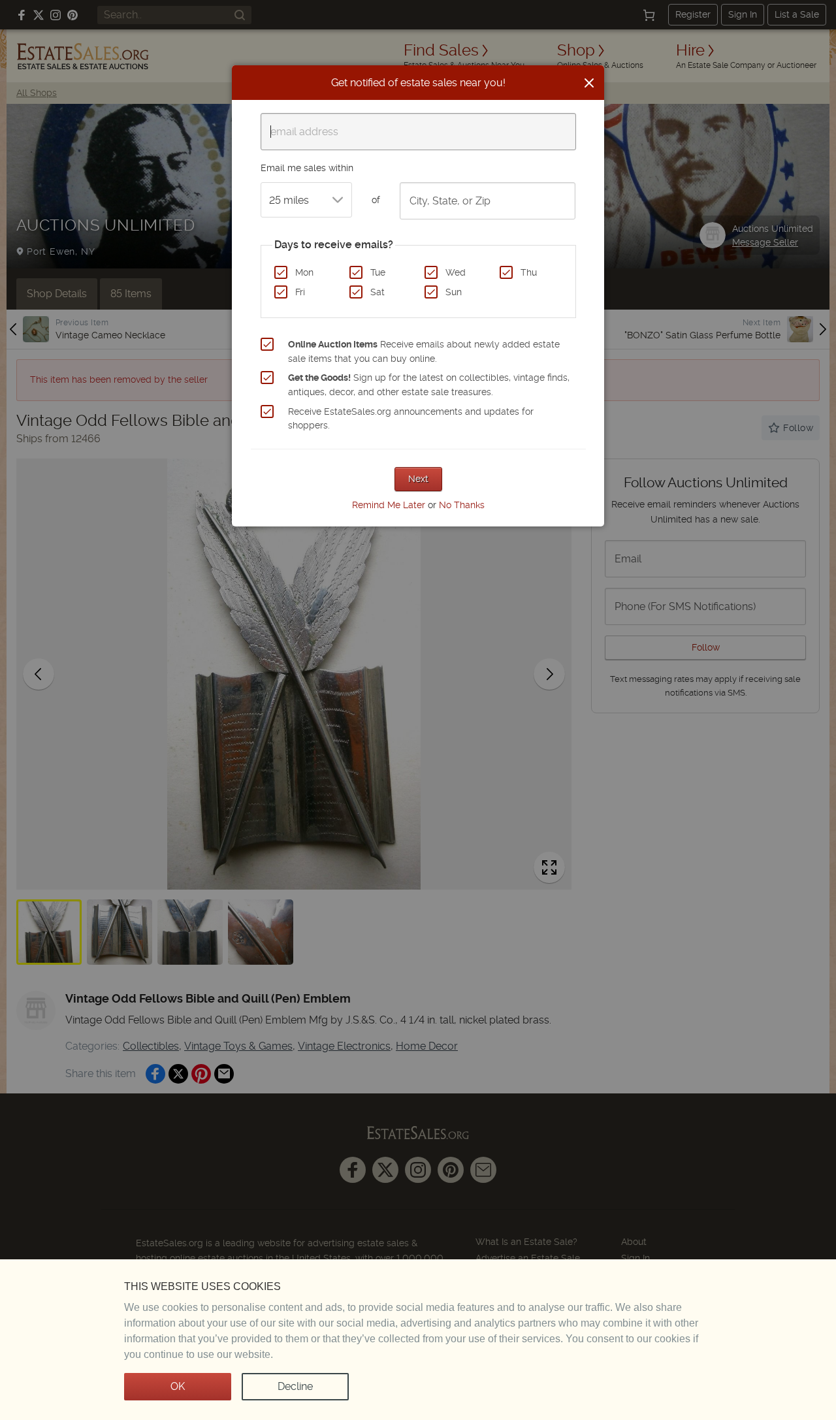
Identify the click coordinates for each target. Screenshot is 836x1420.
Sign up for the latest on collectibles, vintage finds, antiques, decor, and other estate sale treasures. (429, 384)
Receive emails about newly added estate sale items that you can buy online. (424, 351)
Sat (377, 292)
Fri (300, 292)
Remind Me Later (388, 505)
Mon (304, 272)
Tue (377, 272)
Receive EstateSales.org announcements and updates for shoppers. (411, 418)
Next (418, 479)
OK (177, 1386)
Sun (453, 292)
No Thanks (462, 505)
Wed (455, 272)
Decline (295, 1386)
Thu (529, 272)
